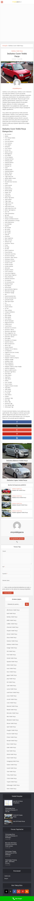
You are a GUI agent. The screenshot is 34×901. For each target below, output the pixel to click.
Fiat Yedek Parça (11, 651)
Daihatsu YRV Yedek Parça (18, 490)
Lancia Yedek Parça (12, 689)
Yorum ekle (19, 59)
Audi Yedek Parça (11, 613)
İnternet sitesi (5, 580)
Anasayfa (4, 45)
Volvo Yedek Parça (11, 788)
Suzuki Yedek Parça (12, 768)
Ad (3, 566)
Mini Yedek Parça (11, 716)
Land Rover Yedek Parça (13, 692)
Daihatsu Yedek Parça (17, 51)
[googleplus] (18, 891)
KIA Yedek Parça (11, 682)
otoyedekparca (17, 88)
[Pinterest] (23, 891)
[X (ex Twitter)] (10, 891)
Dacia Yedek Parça (11, 637)
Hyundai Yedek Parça (12, 661)
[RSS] (27, 891)
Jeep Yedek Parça (11, 678)
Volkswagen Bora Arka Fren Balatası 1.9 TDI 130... (11, 810)
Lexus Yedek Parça (11, 696)
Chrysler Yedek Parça (12, 630)
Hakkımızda (7, 876)
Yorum (4, 551)
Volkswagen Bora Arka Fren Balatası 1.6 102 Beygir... (11, 836)
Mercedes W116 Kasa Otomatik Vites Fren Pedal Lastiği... (11, 844)
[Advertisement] (17, 23)
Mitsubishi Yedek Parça (13, 720)
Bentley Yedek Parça (12, 617)
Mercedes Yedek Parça (12, 713)
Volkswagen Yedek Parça (13, 785)
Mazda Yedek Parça (12, 709)
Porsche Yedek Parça (12, 733)
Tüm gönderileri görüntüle (17, 538)
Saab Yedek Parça (11, 747)
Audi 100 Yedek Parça (19, 821)
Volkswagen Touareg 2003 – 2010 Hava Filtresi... (11, 861)
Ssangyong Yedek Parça (13, 761)
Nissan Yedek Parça (12, 723)
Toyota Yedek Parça (12, 781)
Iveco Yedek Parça (11, 672)
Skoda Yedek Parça (12, 754)
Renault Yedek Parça (12, 740)
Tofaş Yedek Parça (11, 775)
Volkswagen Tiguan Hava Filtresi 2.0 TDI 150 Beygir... (11, 853)
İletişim (6, 878)
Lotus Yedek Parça (11, 702)
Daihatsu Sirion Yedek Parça (19, 497)
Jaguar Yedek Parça (12, 675)
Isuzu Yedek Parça (11, 668)
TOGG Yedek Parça (12, 778)
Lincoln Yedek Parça (12, 699)
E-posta (4, 573)
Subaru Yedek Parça (12, 764)
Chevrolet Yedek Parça (12, 627)
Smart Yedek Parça (11, 758)
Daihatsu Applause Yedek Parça (20, 512)
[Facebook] (14, 891)
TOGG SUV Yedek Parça (18, 816)
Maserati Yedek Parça (12, 706)
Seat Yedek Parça (11, 751)
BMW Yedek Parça (11, 620)
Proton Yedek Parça (12, 737)
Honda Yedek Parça (12, 658)
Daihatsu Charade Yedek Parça (19, 505)
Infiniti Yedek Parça (11, 665)
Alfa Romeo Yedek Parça (13, 610)
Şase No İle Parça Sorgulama (18, 802)
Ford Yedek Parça (11, 654)
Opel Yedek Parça (11, 727)
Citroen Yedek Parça (12, 634)
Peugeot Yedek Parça (12, 730)
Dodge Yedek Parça (12, 648)
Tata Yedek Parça (11, 771)
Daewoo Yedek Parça (12, 641)
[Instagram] (6, 891)
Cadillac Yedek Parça (12, 623)
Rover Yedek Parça (11, 744)
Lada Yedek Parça (11, 685)
